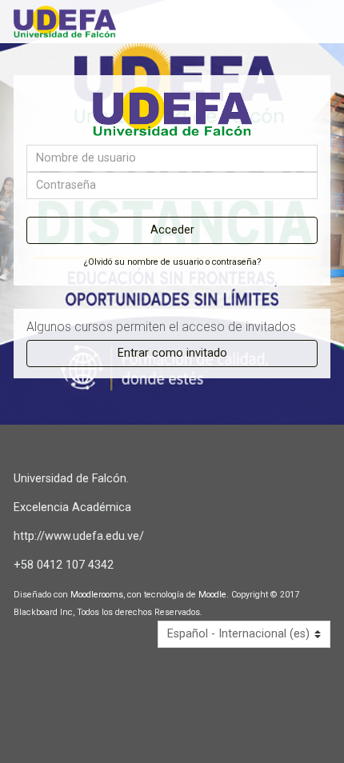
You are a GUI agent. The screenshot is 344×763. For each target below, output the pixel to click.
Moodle (212, 594)
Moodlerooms (96, 594)
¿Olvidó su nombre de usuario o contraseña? (172, 262)
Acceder (172, 230)
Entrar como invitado (172, 353)
